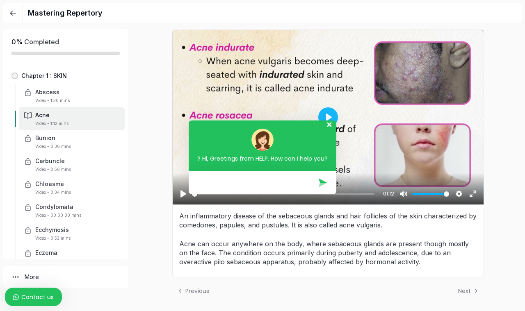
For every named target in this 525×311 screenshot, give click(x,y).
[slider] (430, 194)
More (32, 276)
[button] (66, 76)
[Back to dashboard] (13, 13)
